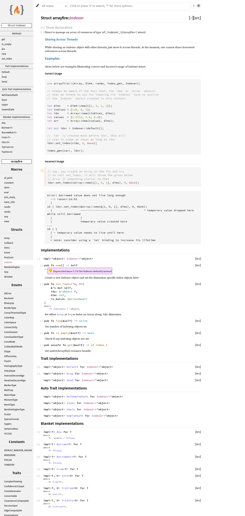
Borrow (62, 444)
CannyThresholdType (15, 312)
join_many (9, 197)
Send (4, 81)
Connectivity (10, 327)
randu (7, 211)
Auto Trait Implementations (16, 89)
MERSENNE (10, 455)
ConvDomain (11, 332)
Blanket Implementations (16, 117)
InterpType (9, 370)
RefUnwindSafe (10, 95)
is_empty (6, 44)
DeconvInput (11, 505)
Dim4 (7, 247)
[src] (197, 18)
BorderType (10, 308)
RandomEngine (12, 267)
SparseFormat (11, 419)
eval (6, 192)
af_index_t (99, 345)
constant (9, 182)
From (60, 469)
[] (191, 18)
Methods (16, 33)
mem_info (9, 202)
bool (82, 299)
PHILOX (8, 460)
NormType (9, 404)
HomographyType (13, 366)
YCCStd (8, 433)
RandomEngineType (14, 409)
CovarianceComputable (16, 500)
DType (7, 351)
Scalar (7, 414)
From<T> (6, 137)
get (3, 39)
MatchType (10, 395)
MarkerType (10, 385)
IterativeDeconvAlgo (15, 380)
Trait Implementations (16, 66)
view (6, 221)
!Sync (4, 100)
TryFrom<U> (8, 147)
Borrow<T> (7, 127)
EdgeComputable (13, 510)
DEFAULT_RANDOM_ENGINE (18, 450)
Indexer (8, 262)
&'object (66, 291)
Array (7, 238)
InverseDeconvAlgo (14, 375)
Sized (70, 438)
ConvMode (9, 341)
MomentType (11, 399)
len (3, 49)
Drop (4, 77)
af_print (8, 178)
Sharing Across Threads (61, 39)
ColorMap (9, 317)
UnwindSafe (8, 109)
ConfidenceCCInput (14, 486)
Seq (6, 272)
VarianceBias (11, 428)
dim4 (6, 187)
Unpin (5, 104)
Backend (8, 298)
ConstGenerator (12, 491)
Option (73, 299)
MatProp (8, 390)
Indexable (60, 308)
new (4, 54)
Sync (71, 403)
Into (65, 475)
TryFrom (67, 488)
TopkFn (8, 424)
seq (6, 216)
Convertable (10, 496)
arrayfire (16, 161)
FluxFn (7, 361)
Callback (8, 243)
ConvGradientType (13, 337)
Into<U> (6, 142)
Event (7, 252)
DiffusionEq (10, 356)
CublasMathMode (13, 346)
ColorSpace (10, 322)
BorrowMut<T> (9, 132)
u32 (61, 295)
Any (4, 123)
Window (8, 276)
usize (83, 320)
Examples (52, 59)
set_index (7, 58)
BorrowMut (64, 456)
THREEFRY (9, 464)
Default (6, 72)
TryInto (67, 500)
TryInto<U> (7, 152)
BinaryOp (9, 303)
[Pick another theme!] (37, 5)
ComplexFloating (13, 481)
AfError (7, 293)
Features (9, 257)
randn (7, 207)
